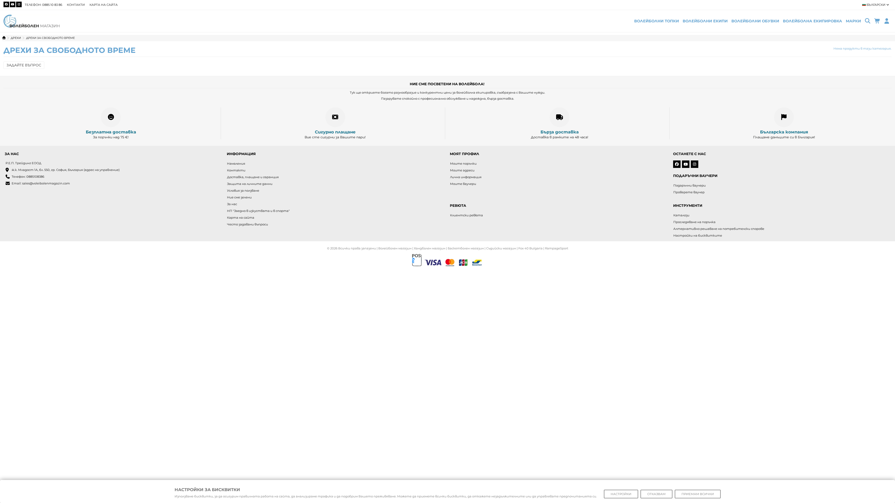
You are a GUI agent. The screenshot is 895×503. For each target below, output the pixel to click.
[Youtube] (12, 4)
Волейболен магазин (395, 248)
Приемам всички (698, 494)
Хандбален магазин (429, 248)
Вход (886, 21)
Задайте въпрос (24, 65)
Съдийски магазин (501, 248)
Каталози (681, 215)
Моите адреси (462, 170)
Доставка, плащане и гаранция (253, 177)
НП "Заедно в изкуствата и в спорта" (258, 211)
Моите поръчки (463, 163)
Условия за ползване (243, 190)
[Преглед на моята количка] (877, 21)
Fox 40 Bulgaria (530, 248)
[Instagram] (19, 4)
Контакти (76, 5)
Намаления (236, 163)
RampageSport (556, 248)
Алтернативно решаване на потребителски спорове (718, 229)
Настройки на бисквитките (697, 235)
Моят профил (464, 154)
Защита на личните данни (249, 184)
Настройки (621, 494)
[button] (853, 21)
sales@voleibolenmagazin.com (46, 183)
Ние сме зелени (239, 197)
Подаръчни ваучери (689, 185)
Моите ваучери (463, 184)
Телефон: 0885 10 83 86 (43, 5)
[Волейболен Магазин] (31, 21)
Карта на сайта (104, 5)
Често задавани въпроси (247, 224)
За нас (232, 204)
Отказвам (656, 494)
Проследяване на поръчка (694, 222)
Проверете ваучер (689, 192)
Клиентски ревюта (466, 215)
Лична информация (466, 177)
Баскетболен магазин (466, 248)
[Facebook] (6, 4)
